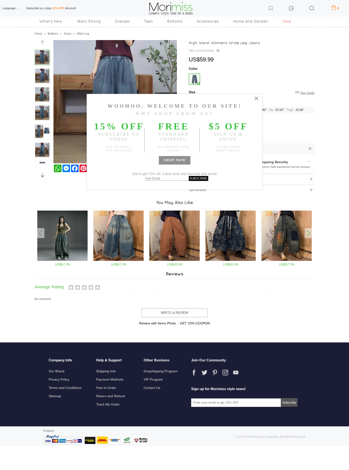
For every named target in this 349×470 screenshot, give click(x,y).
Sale (287, 21)
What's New (50, 21)
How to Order (106, 388)
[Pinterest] (215, 372)
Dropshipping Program (161, 371)
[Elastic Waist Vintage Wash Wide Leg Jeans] (174, 260)
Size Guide (307, 93)
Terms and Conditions (65, 388)
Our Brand (56, 371)
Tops (148, 21)
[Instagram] (225, 372)
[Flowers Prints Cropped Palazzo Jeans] (230, 260)
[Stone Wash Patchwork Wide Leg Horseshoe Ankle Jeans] (286, 260)
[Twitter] (204, 372)
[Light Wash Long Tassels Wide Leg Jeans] (118, 260)
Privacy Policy (59, 379)
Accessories (208, 21)
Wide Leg (83, 33)
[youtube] (236, 372)
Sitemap (55, 396)
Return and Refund (110, 396)
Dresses (122, 21)
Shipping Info (106, 371)
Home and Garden (250, 21)
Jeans (67, 33)
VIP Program (153, 379)
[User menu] (271, 9)
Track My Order (108, 404)
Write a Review (174, 312)
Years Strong (89, 21)
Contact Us (152, 388)
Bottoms (174, 21)
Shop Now (175, 160)
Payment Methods (109, 379)
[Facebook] (194, 372)
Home (38, 33)
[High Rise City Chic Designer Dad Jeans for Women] (62, 260)
